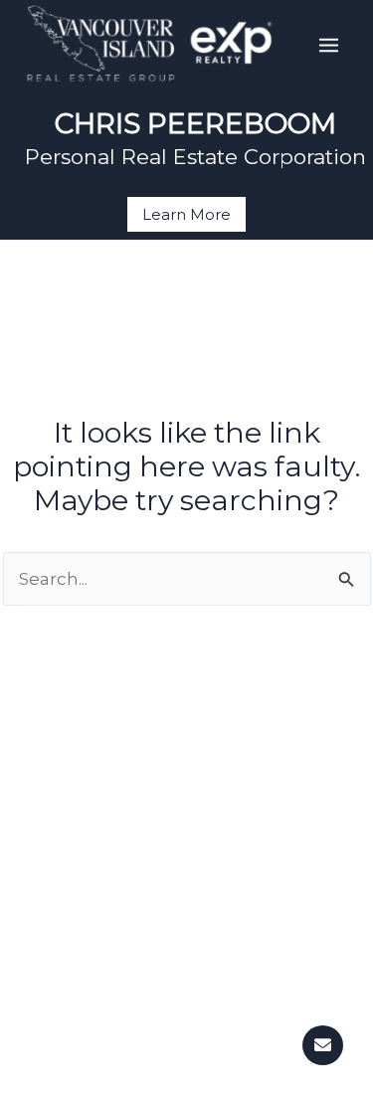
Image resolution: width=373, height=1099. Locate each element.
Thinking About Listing (187, 992)
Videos (186, 890)
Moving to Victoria (186, 807)
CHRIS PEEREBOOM (195, 123)
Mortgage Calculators (186, 834)
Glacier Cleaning (187, 1047)
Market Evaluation (187, 1019)
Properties (186, 779)
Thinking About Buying (187, 751)
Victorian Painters (186, 1075)
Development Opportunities (187, 862)
